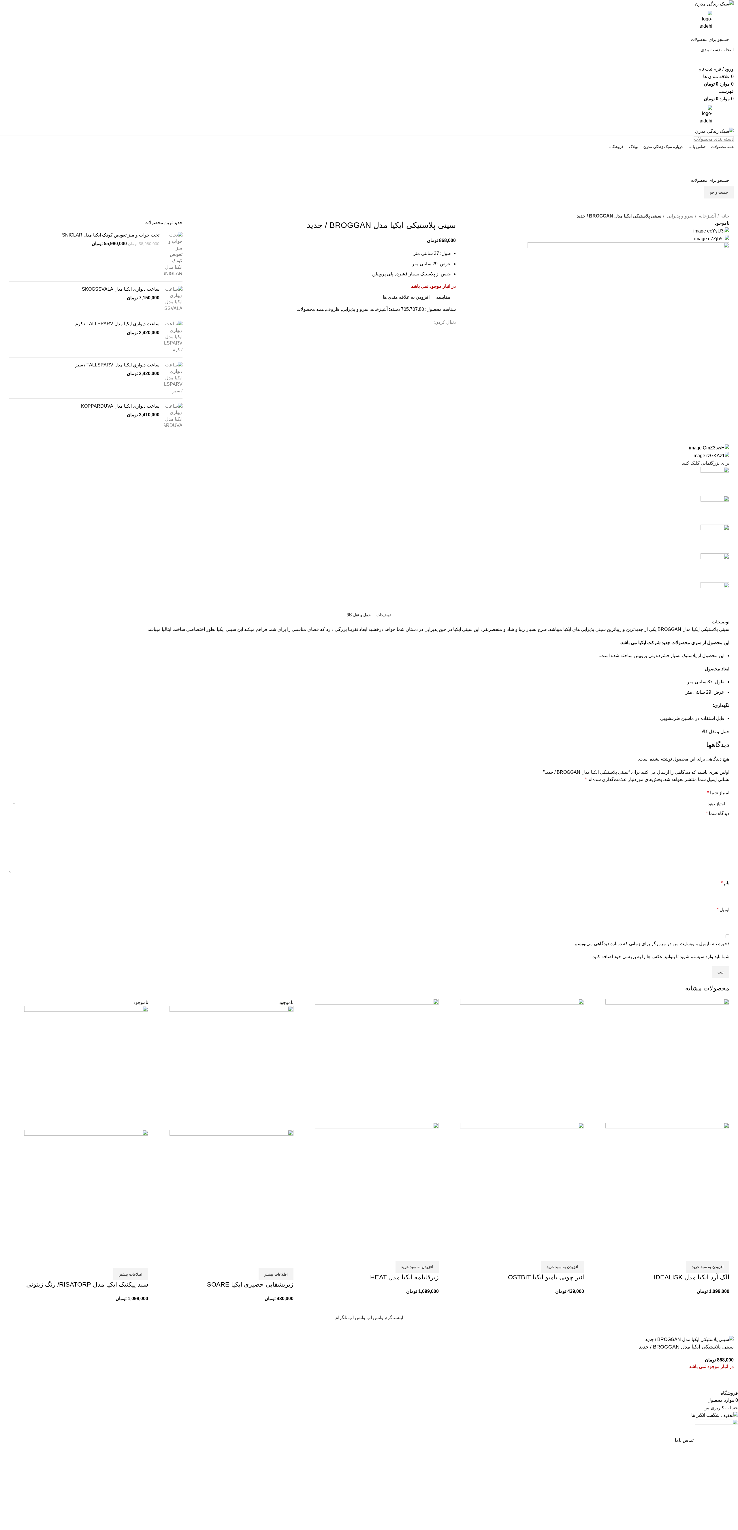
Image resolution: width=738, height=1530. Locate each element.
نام (725, 882)
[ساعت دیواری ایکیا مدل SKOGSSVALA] (173, 299)
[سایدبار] (731, 1328)
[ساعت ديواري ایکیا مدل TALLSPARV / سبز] (173, 378)
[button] (707, 1267)
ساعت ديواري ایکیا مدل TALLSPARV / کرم (117, 323)
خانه (724, 215)
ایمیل (723, 909)
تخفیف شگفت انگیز (369, 168)
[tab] (383, 615)
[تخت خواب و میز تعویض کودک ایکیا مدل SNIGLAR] (173, 254)
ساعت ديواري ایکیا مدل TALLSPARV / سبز (117, 364)
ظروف (333, 309)
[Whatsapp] (523, 208)
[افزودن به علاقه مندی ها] (691, 1254)
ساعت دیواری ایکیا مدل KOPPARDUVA (120, 406)
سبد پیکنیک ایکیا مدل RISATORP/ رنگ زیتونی (87, 1284)
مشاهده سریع (706, 1254)
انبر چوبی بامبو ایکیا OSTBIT (546, 1277)
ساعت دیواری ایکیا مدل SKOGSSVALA (120, 289)
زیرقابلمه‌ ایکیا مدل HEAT (404, 1277)
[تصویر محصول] (667, 1184)
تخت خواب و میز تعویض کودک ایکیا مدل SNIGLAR (110, 234)
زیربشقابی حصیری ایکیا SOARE (250, 1284)
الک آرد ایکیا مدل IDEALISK (691, 1277)
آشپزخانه (707, 215)
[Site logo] (714, 3)
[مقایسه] (722, 1254)
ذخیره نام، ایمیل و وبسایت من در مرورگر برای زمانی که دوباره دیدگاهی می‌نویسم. (651, 943)
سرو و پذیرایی (679, 215)
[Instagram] (507, 208)
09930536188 (369, 156)
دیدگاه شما (717, 813)
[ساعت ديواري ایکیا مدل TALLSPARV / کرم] (173, 337)
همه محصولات (310, 309)
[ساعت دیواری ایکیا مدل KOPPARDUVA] (173, 416)
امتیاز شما (718, 792)
